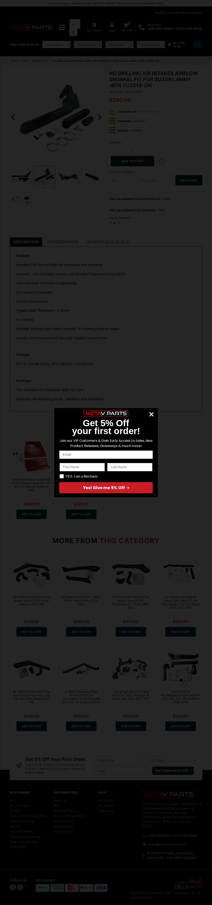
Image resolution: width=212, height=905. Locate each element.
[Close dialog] (151, 414)
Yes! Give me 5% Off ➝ (106, 488)
